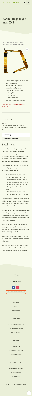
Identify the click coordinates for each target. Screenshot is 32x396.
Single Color (21, 125)
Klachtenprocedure (16, 354)
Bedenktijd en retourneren (16, 350)
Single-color (8, 127)
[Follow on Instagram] (17, 287)
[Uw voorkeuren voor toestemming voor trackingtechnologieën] (29, 393)
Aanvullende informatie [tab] (10, 138)
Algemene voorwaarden (16, 368)
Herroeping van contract (16, 292)
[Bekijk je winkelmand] (24, 2)
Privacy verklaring (16, 372)
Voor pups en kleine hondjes (18, 127)
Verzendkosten (16, 346)
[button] (27, 49)
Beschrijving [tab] (7, 135)
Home (4, 42)
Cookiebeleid (16, 376)
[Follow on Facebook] (13, 287)
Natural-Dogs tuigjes (12, 42)
